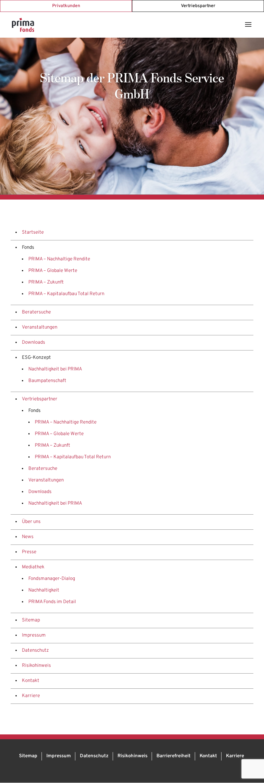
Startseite (33, 232)
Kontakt (30, 681)
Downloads (33, 343)
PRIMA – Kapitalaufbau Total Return (66, 294)
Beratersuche (36, 312)
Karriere (31, 696)
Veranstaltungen (39, 327)
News (27, 537)
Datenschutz (35, 651)
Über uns (31, 522)
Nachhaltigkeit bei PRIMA (55, 369)
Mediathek (33, 567)
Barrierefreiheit (173, 756)
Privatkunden (66, 6)
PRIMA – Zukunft (46, 282)
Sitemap (31, 620)
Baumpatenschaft (47, 381)
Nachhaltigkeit (43, 590)
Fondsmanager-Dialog (51, 579)
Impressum (34, 635)
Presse (29, 552)
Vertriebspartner (198, 6)
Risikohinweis (36, 666)
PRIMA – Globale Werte (52, 271)
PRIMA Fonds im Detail (52, 602)
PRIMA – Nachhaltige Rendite (59, 259)
